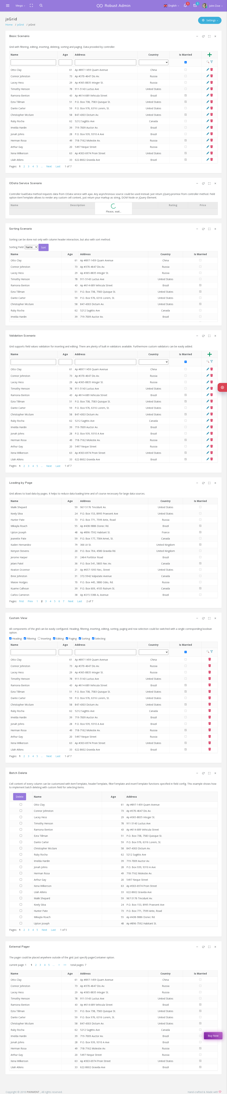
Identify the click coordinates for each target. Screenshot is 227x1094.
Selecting (99, 638)
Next (49, 166)
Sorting (85, 638)
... (42, 166)
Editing (59, 638)
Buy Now (213, 1035)
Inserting (45, 638)
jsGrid (20, 24)
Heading (17, 638)
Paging (72, 638)
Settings (211, 20)
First (21, 601)
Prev (30, 601)
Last (58, 166)
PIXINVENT (33, 1092)
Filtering (31, 638)
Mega (19, 5)
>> (64, 965)
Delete (19, 796)
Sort (43, 247)
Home (9, 24)
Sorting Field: (17, 247)
